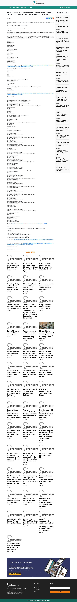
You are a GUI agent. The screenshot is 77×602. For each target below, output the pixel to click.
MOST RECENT (16, 7)
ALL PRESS (23, 7)
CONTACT (30, 7)
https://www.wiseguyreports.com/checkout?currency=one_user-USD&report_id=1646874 (29, 223)
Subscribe (60, 591)
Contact (35, 591)
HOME (9, 7)
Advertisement (37, 589)
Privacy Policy (37, 587)
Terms (35, 585)
